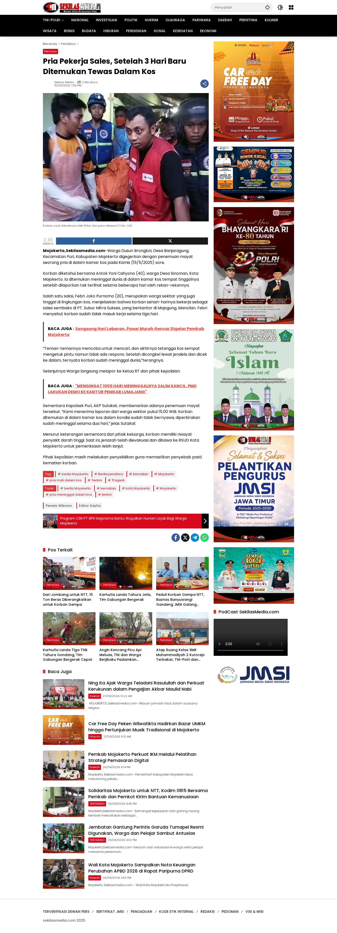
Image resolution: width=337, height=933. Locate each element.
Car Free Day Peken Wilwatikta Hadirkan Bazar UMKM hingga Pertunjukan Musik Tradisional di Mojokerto (146, 726)
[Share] (94, 241)
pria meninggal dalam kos (71, 494)
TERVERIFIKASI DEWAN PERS (66, 911)
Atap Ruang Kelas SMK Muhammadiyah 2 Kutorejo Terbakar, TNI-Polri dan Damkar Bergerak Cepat (180, 655)
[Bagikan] (204, 83)
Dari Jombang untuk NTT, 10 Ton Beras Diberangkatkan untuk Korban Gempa (68, 599)
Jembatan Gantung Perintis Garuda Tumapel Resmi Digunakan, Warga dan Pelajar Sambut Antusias (146, 830)
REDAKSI (208, 911)
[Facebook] (175, 537)
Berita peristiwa (110, 474)
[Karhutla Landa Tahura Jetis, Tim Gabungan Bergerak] (125, 573)
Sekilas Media (64, 82)
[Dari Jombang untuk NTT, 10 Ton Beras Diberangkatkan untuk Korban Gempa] (69, 573)
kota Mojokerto (138, 488)
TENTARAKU (97, 804)
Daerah (95, 696)
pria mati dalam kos (66, 480)
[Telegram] (195, 537)
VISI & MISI (254, 911)
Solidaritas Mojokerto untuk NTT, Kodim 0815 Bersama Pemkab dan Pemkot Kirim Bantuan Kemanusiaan (148, 793)
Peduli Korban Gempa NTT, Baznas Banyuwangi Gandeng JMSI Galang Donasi (180, 599)
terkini (107, 494)
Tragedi (118, 480)
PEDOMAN (230, 911)
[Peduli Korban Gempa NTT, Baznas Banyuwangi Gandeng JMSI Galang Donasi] (182, 573)
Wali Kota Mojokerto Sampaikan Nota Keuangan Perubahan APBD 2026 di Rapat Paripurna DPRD (141, 868)
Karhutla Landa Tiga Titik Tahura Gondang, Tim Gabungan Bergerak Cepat (67, 655)
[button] (267, 7)
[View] (170, 241)
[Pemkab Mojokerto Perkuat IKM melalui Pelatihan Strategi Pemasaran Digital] (63, 765)
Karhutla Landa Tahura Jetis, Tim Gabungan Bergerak (125, 597)
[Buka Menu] (291, 7)
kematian (140, 474)
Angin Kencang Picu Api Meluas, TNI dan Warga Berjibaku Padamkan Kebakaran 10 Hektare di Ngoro (121, 655)
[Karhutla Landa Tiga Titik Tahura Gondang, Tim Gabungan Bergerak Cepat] (69, 628)
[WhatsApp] (204, 537)
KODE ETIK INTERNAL (176, 911)
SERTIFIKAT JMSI (110, 911)
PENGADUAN (141, 911)
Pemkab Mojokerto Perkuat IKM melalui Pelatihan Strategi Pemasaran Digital (142, 757)
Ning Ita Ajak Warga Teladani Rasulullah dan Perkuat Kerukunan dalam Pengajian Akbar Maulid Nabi (146, 686)
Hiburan (95, 737)
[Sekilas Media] (72, 7)
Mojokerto (166, 474)
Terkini (97, 480)
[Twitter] (185, 537)
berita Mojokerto (75, 474)
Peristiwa (50, 51)
